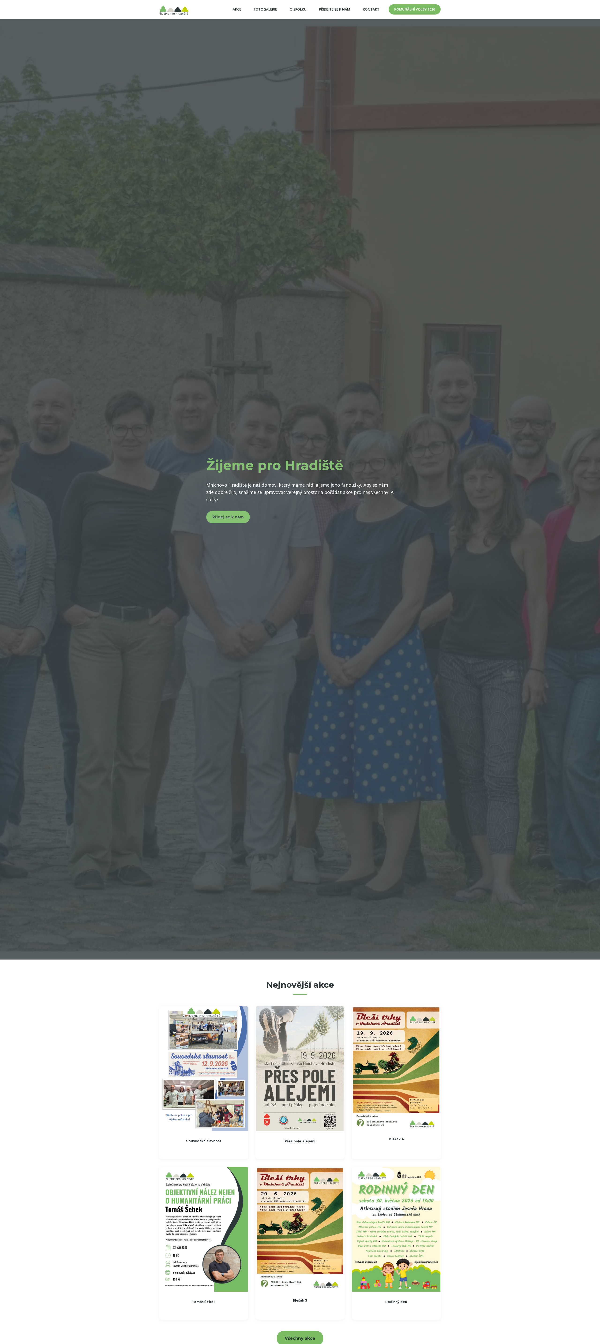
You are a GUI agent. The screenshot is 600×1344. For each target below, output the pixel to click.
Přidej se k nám (228, 517)
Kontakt (371, 9)
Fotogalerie (265, 9)
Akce (237, 9)
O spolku (298, 9)
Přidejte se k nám (334, 9)
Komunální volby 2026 (414, 9)
